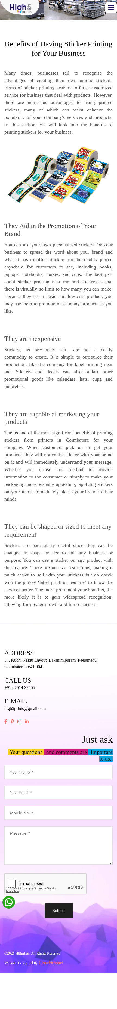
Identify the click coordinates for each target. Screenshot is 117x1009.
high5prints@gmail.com (25, 708)
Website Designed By (21, 963)
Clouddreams (51, 963)
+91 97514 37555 (19, 687)
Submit (59, 910)
